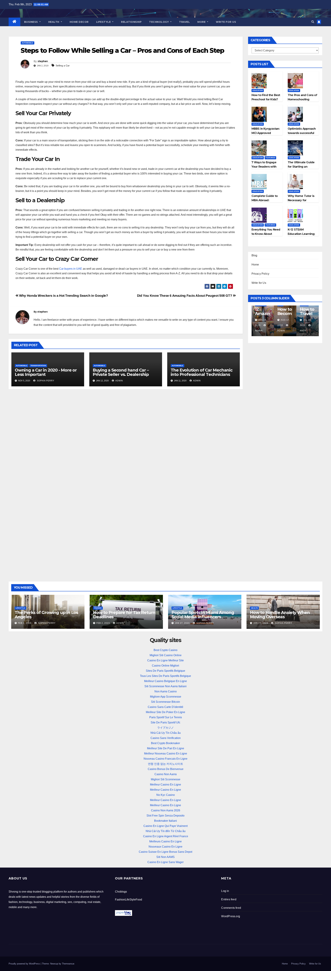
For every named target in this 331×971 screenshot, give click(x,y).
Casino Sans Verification (166, 738)
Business (31, 21)
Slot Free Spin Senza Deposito (165, 815)
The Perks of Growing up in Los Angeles (46, 614)
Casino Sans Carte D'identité (165, 706)
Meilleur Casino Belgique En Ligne (165, 681)
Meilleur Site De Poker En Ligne (165, 712)
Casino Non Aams (165, 774)
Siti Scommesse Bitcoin (165, 701)
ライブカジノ (165, 727)
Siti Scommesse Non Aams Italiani (165, 686)
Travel (184, 21)
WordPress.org (230, 916)
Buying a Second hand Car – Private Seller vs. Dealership (121, 372)
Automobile (27, 43)
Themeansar (68, 963)
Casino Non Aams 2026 (165, 810)
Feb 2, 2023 (24, 623)
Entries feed (228, 899)
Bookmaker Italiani (165, 820)
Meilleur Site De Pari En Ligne (165, 748)
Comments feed (231, 907)
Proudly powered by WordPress (25, 963)
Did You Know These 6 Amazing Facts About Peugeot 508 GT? (185, 295)
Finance (98, 608)
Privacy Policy (260, 273)
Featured (270, 158)
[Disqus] (126, 436)
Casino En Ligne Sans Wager (165, 862)
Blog (254, 255)
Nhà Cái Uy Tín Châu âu (166, 732)
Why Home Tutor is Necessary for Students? (301, 200)
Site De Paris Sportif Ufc (165, 722)
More (201, 21)
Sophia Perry (45, 380)
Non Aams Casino (165, 691)
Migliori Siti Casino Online (166, 655)
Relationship (131, 21)
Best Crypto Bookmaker (165, 743)
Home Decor (79, 21)
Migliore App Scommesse (165, 696)
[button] (312, 21)
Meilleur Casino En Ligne (165, 784)
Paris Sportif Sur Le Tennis (165, 717)
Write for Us (226, 21)
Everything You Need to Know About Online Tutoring (266, 234)
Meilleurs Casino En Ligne (165, 841)
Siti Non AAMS (165, 856)
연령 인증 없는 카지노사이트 (165, 763)
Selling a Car (63, 65)
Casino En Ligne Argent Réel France (165, 836)
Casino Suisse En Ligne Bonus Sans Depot (165, 851)
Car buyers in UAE (70, 268)
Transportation (38, 366)
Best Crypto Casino (165, 650)
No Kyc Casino (165, 794)
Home (255, 264)
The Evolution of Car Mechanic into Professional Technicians (201, 372)
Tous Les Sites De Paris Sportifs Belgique (165, 675)
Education (258, 90)
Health (54, 21)
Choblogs (121, 891)
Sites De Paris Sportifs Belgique (165, 670)
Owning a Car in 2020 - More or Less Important (46, 372)
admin (119, 380)
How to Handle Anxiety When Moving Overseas (280, 614)
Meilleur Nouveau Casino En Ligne (165, 753)
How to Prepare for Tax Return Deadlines (124, 614)
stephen (43, 61)
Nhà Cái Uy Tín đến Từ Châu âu (165, 831)
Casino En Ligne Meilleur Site (165, 660)
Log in (225, 890)
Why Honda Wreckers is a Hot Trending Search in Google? (63, 295)
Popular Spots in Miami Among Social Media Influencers (203, 614)
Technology (159, 21)
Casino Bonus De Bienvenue (165, 769)
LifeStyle (104, 21)
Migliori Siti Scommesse (165, 779)
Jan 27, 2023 (182, 623)
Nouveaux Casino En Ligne (165, 846)
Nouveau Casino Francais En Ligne (165, 758)
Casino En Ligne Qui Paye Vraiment (165, 825)
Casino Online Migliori (165, 665)
